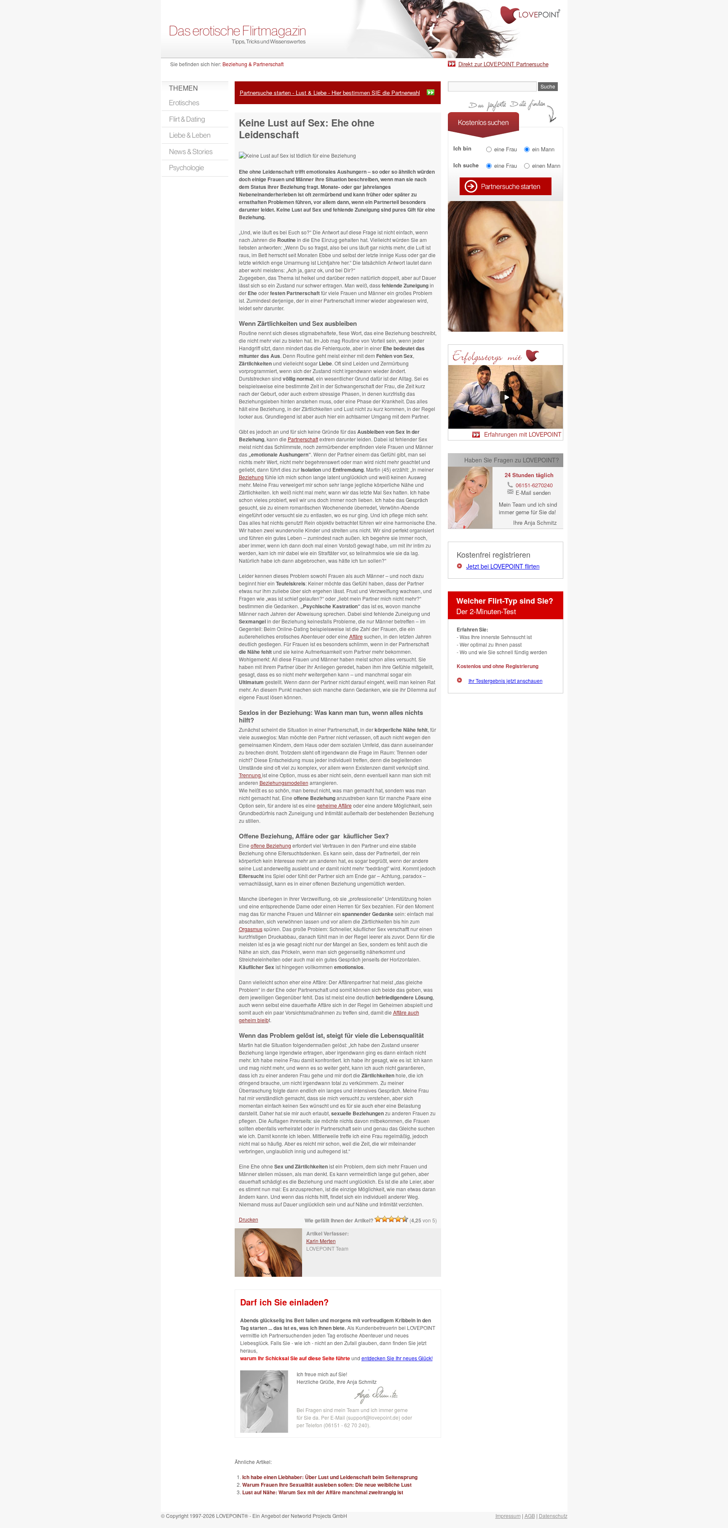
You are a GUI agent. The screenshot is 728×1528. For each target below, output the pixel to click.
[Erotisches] (195, 102)
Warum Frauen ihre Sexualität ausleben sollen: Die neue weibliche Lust (327, 1484)
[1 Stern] (378, 1219)
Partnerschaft (303, 439)
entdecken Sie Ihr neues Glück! (397, 1358)
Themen (183, 88)
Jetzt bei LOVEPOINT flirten (503, 566)
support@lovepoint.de (373, 1417)
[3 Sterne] (391, 1219)
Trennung (250, 775)
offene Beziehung (271, 845)
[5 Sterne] (404, 1219)
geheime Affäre (334, 805)
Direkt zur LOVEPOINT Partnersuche (503, 64)
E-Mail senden (533, 493)
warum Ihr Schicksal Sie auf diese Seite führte (295, 1358)
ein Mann (543, 148)
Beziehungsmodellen (284, 782)
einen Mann (546, 165)
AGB (530, 1515)
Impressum (508, 1515)
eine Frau (505, 148)
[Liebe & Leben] (195, 135)
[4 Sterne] (398, 1219)
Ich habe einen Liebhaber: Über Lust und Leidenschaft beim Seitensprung (330, 1477)
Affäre (356, 636)
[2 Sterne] (384, 1219)
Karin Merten (321, 1240)
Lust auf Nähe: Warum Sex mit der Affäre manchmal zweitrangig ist (322, 1492)
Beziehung (251, 477)
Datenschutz (553, 1515)
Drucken (248, 1219)
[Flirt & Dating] (195, 119)
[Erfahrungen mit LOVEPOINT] (505, 426)
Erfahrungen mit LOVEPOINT (523, 434)
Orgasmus (250, 928)
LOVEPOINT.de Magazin (364, 29)
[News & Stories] (195, 152)
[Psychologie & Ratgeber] (195, 168)
